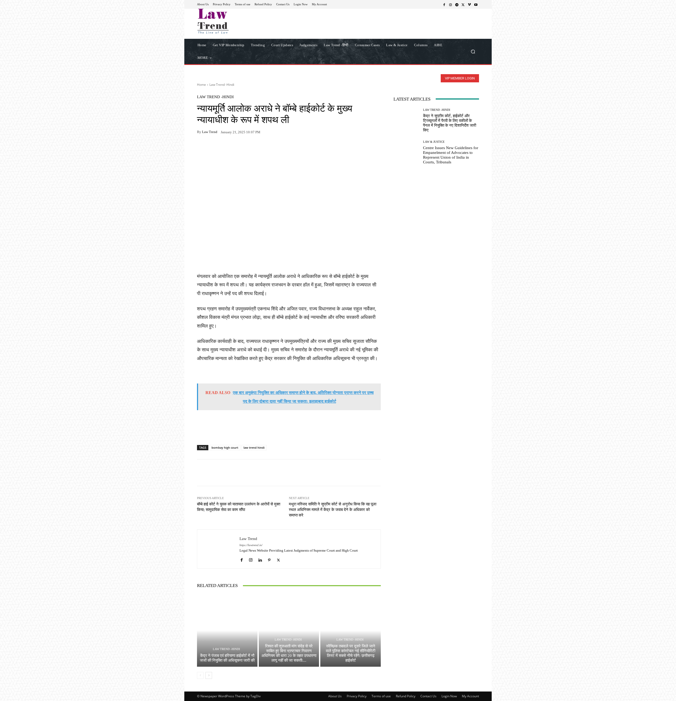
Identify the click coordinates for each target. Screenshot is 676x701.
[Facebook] (444, 4)
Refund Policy (405, 696)
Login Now (449, 696)
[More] (263, 148)
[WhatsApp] (214, 148)
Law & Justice (434, 141)
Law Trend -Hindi (221, 84)
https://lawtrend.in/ (251, 545)
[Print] (238, 148)
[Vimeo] (469, 4)
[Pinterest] (251, 148)
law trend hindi (254, 447)
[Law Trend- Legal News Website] (235, 21)
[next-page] (208, 675)
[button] (473, 51)
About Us (335, 696)
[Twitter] (463, 4)
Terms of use (381, 696)
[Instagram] (450, 4)
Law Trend (209, 132)
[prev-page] (200, 675)
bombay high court (225, 447)
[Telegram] (457, 4)
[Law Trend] (218, 549)
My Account (470, 696)
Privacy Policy (357, 696)
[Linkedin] (260, 559)
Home (201, 84)
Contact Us (428, 696)
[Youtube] (476, 4)
